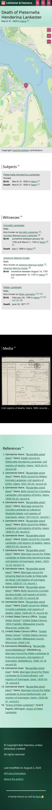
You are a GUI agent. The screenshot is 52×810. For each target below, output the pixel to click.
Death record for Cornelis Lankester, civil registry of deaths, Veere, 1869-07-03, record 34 (28, 542)
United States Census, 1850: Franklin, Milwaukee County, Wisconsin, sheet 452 (26, 624)
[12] (41, 293)
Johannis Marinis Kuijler (15, 268)
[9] (46, 274)
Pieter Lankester (12, 287)
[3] (39, 235)
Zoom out (49, 42)
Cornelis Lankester (14, 225)
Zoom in (49, 36)
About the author (14, 779)
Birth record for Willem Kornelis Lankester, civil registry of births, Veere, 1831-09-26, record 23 (26, 480)
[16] (21, 300)
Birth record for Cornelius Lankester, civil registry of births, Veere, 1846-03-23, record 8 (27, 495)
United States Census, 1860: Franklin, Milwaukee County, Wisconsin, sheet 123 (26, 638)
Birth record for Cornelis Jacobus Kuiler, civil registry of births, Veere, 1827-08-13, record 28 (26, 594)
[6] (34, 248)
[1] (28, 20)
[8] (30, 267)
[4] (47, 241)
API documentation (15, 773)
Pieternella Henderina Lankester (21, 174)
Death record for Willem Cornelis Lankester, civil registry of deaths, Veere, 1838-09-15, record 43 (26, 609)
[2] (40, 231)
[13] (44, 297)
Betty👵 (40, 796)
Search (43, 3)
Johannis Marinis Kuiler (16, 258)
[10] (12, 277)
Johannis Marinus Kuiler (31, 264)
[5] (13, 245)
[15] (17, 300)
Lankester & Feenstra (19, 2)
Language (37, 3)
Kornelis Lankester (28, 232)
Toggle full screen (49, 30)
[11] (37, 293)
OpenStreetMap (20, 150)
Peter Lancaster (27, 294)
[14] (13, 300)
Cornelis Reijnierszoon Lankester (20, 235)
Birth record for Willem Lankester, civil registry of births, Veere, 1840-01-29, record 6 (27, 528)
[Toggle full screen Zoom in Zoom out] (26, 87)
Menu (49, 3)
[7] (45, 264)
